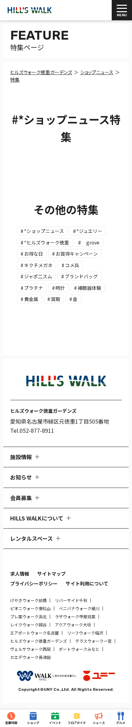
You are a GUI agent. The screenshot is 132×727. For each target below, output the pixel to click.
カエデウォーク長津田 (30, 657)
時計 (60, 287)
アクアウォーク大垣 (73, 624)
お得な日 (33, 253)
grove (91, 242)
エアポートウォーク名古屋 (34, 633)
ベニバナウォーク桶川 (79, 608)
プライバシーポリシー (34, 583)
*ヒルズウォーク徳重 (46, 242)
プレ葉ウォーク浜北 (28, 616)
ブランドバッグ (81, 276)
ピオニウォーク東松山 (30, 608)
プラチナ (33, 287)
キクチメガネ (38, 265)
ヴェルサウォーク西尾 (30, 649)
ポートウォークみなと (79, 649)
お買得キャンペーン (77, 253)
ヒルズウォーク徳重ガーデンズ (38, 641)
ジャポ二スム (38, 276)
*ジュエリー (89, 231)
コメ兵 (72, 265)
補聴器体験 (89, 287)
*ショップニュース (44, 231)
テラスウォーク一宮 (93, 641)
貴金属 (31, 299)
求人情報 (19, 573)
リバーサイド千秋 (71, 600)
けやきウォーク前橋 (28, 600)
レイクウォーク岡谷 (28, 624)
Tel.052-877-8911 (32, 430)
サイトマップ (51, 573)
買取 (55, 299)
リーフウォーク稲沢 (85, 633)
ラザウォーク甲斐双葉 (75, 616)
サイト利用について (87, 583)
